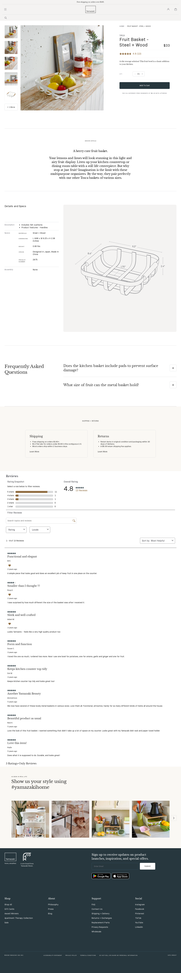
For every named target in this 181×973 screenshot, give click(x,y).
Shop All (8, 904)
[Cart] (175, 9)
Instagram (140, 904)
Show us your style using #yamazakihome (38, 784)
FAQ (93, 904)
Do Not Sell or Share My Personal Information (118, 955)
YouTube (139, 922)
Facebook (139, 909)
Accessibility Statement (52, 955)
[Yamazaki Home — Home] (90, 9)
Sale (6, 922)
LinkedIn (139, 927)
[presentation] (11, 31)
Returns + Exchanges (102, 918)
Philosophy (53, 904)
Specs (7, 233)
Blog (50, 913)
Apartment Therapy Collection (19, 918)
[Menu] (5, 9)
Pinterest (139, 913)
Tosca (122, 35)
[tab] (11, 32)
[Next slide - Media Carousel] (173, 818)
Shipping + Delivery (100, 913)
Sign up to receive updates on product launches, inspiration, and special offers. (120, 856)
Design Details (90, 141)
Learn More (34, 451)
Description (9, 225)
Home (121, 26)
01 (138, 74)
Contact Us (97, 909)
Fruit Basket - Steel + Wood (133, 42)
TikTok (138, 918)
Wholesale (96, 931)
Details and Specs (15, 206)
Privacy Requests (100, 927)
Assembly (9, 269)
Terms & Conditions (88, 955)
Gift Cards (9, 909)
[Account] (168, 9)
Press (51, 909)
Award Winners (12, 913)
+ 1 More (11, 107)
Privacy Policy (71, 955)
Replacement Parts (101, 922)
